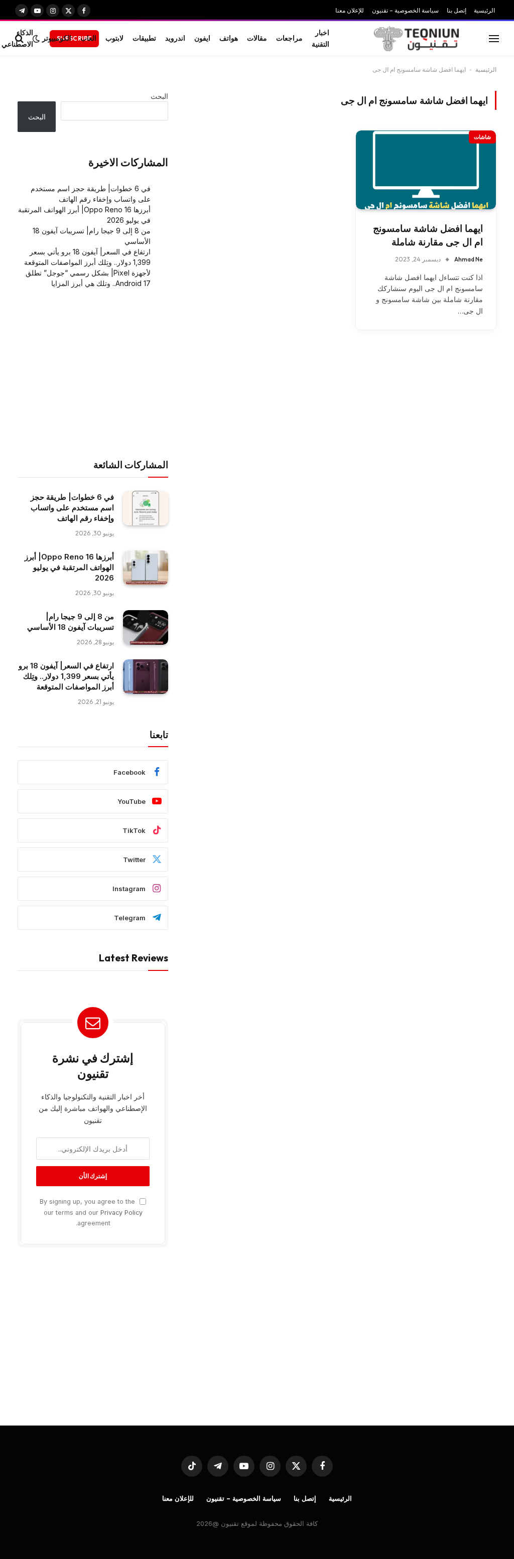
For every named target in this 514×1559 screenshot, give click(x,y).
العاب (88, 38)
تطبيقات (144, 38)
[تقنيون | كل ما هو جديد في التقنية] (416, 38)
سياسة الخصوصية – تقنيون (405, 10)
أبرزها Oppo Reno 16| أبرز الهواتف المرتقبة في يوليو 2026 (69, 567)
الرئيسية (484, 10)
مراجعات (289, 38)
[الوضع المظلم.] (36, 39)
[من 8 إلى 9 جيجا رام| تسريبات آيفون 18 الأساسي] (145, 627)
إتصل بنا (456, 10)
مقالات (257, 38)
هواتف (228, 38)
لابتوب (114, 38)
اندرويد (175, 38)
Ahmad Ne (468, 259)
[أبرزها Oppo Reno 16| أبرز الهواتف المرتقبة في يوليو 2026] (145, 567)
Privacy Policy (121, 1212)
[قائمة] (494, 38)
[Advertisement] (93, 374)
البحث (159, 96)
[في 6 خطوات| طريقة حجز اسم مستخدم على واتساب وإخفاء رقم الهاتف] (145, 508)
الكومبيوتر (56, 38)
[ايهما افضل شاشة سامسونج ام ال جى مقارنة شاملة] (426, 169)
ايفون (202, 38)
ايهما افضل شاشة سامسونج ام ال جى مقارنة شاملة (428, 235)
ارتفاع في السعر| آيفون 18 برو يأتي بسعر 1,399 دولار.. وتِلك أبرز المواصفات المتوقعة (66, 676)
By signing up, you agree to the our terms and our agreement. (91, 1212)
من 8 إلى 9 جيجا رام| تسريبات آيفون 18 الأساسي (70, 622)
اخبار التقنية (320, 38)
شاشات (482, 136)
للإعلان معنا (349, 10)
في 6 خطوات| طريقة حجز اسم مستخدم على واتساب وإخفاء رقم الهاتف (72, 507)
